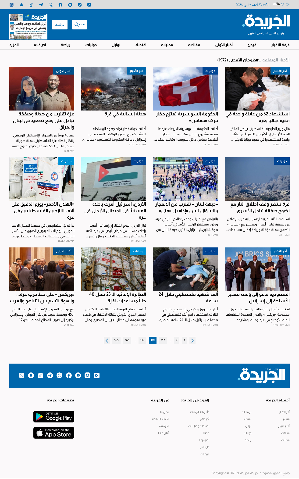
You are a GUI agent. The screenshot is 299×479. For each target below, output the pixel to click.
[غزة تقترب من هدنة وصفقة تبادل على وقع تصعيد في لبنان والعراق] (41, 89)
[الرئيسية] (266, 21)
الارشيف (59, 24)
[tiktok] (31, 4)
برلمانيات (246, 412)
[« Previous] (192, 340)
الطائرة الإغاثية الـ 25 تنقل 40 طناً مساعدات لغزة (117, 297)
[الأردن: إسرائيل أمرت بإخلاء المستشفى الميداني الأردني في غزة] (113, 179)
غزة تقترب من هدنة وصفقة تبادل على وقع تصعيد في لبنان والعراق (43, 120)
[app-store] (53, 430)
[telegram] (41, 4)
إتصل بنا (164, 412)
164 (127, 340)
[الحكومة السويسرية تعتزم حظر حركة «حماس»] (185, 89)
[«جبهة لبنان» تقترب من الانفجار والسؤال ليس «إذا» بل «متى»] (185, 179)
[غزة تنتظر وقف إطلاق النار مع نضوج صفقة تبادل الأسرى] (257, 179)
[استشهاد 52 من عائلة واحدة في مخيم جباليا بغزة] (257, 89)
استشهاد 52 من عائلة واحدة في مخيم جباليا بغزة (257, 117)
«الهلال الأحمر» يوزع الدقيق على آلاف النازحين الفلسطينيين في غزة (42, 210)
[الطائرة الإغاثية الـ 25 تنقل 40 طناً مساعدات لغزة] (113, 269)
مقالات (194, 45)
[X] (51, 4)
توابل (116, 45)
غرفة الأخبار (280, 45)
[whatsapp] (11, 4)
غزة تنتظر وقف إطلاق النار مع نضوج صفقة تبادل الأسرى (260, 207)
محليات (167, 45)
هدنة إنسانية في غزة (125, 113)
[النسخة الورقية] (28, 24)
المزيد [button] (14, 45)
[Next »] (107, 340)
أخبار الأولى (224, 45)
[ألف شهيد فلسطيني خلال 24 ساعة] (185, 269)
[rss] (89, 4)
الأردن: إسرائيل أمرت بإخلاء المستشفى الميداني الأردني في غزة (115, 210)
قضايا (206, 433)
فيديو (251, 45)
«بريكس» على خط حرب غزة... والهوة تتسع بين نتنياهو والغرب (42, 297)
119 (142, 340)
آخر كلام (40, 45)
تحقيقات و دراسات (198, 426)
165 (116, 340)
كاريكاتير (204, 447)
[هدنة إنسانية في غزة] (113, 89)
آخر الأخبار (280, 71)
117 (163, 340)
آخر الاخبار (284, 412)
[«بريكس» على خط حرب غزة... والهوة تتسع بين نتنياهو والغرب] (41, 269)
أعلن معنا (163, 433)
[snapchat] (22, 4)
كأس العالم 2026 (199, 412)
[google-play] (53, 414)
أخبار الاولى (284, 426)
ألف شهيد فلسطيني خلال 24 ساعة (188, 297)
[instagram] (80, 4)
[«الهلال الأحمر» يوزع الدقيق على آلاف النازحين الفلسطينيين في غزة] (41, 179)
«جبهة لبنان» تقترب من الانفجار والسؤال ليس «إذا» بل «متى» (186, 207)
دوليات (91, 45)
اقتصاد (140, 45)
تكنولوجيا (204, 440)
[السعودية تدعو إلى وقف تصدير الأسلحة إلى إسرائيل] (257, 269)
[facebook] (60, 4)
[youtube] (70, 4)
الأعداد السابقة (160, 419)
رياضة (65, 45)
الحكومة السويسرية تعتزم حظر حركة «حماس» (187, 117)
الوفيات (204, 454)
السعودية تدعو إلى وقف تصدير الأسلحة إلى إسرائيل (259, 297)
